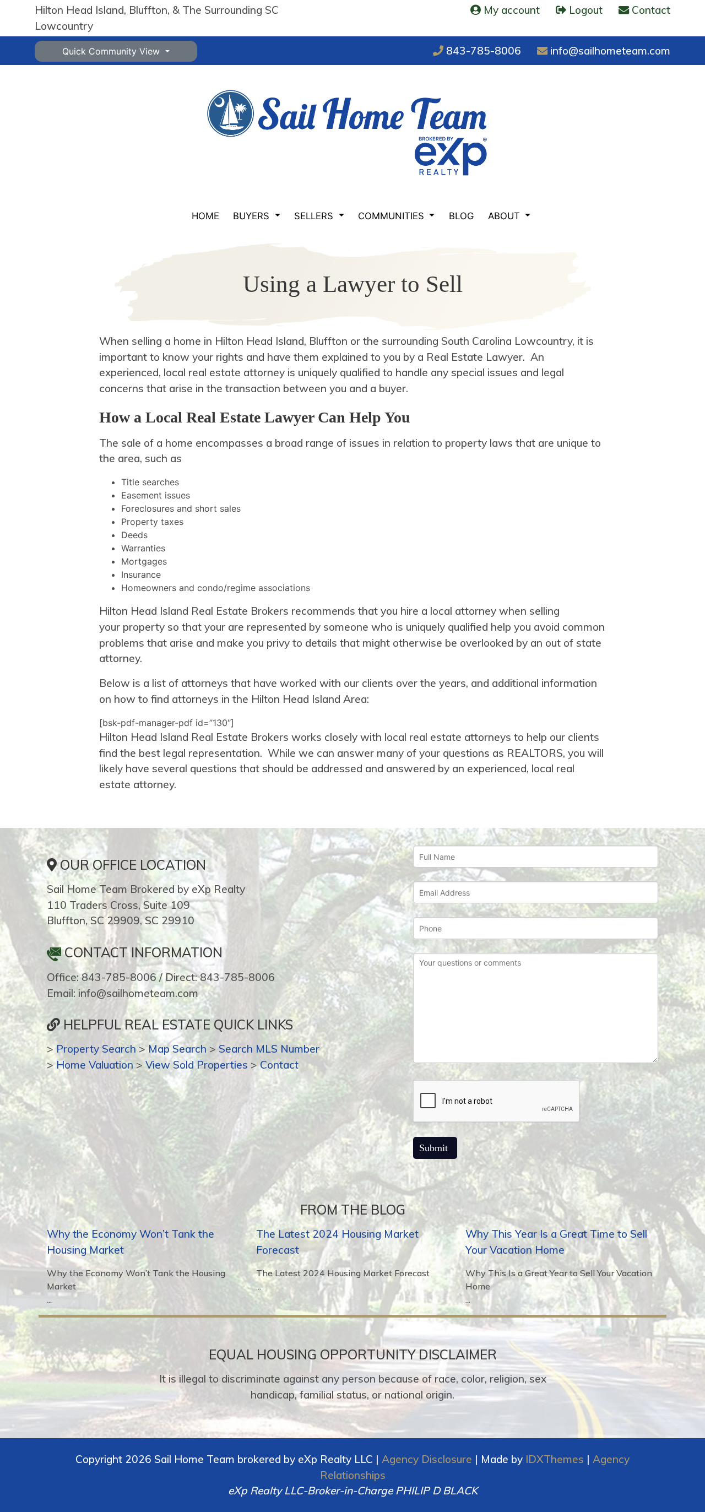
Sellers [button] (315, 215)
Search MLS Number (269, 1048)
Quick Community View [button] (112, 51)
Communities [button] (392, 215)
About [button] (505, 215)
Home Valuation (94, 1064)
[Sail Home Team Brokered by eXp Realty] (347, 132)
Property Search (96, 1048)
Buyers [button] (252, 215)
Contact (279, 1064)
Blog (461, 215)
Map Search (177, 1048)
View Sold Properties (196, 1064)
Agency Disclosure (427, 1459)
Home (205, 215)
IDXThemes (554, 1459)
